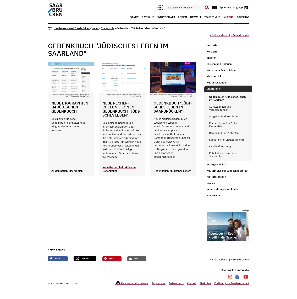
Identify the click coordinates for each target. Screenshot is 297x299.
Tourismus (212, 17)
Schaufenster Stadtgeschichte (226, 139)
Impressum (159, 283)
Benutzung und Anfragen (224, 133)
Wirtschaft (166, 17)
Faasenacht (213, 195)
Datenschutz (176, 283)
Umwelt (195, 17)
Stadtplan (205, 283)
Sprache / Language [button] (232, 7)
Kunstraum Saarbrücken (221, 70)
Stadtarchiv (107, 28)
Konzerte (212, 51)
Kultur (228, 17)
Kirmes (211, 183)
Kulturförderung (216, 177)
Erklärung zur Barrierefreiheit (231, 283)
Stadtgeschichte (216, 164)
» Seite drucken (240, 35)
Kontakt (191, 283)
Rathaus (148, 17)
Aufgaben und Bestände (223, 116)
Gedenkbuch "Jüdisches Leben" (172, 170)
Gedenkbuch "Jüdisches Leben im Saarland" (227, 98)
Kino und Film (215, 76)
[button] (58, 258)
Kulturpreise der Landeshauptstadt (227, 170)
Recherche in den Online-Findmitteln (224, 125)
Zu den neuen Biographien (67, 170)
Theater (211, 57)
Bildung (243, 17)
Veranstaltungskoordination (223, 189)
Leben (182, 17)
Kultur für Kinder (217, 82)
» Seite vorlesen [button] (219, 35)
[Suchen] (206, 7)
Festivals (212, 45)
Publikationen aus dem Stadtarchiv (222, 154)
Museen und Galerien (219, 64)
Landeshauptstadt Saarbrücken (72, 28)
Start (134, 17)
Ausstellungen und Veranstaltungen (220, 108)
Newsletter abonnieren (134, 283)
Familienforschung (220, 146)
